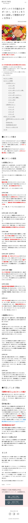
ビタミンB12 (11, 100)
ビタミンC (11, 102)
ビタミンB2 (11, 88)
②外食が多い (9, 122)
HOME (3, 484)
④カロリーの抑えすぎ (12, 127)
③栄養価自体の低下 (11, 125)
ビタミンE (11, 111)
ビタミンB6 (11, 92)
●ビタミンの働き (8, 78)
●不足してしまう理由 (9, 116)
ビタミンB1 (11, 85)
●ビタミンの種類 (8, 80)
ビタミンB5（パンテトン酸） (16, 90)
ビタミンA (11, 107)
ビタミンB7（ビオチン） (15, 95)
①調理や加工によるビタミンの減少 (15, 119)
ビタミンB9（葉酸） (13, 97)
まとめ (5, 129)
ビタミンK (11, 114)
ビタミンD (11, 109)
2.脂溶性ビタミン (10, 104)
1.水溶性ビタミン (10, 83)
